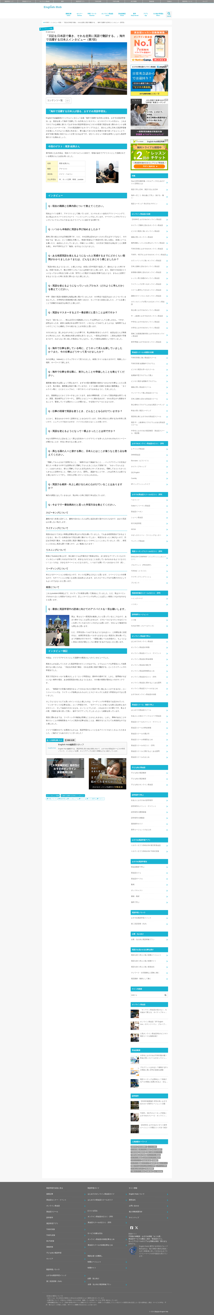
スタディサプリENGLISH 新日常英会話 (146, 845)
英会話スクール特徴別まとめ (142, 739)
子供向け (169, 1)
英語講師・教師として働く (141, 978)
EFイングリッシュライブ (140, 484)
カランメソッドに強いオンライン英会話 (146, 260)
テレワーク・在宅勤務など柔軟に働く (145, 973)
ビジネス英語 (152, 1146)
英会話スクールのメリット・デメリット (146, 722)
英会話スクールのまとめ (140, 757)
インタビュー (73, 799)
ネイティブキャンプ (138, 466)
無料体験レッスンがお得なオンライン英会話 (148, 243)
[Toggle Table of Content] (66, 101)
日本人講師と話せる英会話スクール (144, 399)
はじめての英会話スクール (141, 710)
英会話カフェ (136, 873)
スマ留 (133, 620)
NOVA (133, 529)
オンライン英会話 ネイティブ (140, 1163)
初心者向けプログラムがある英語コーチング (148, 405)
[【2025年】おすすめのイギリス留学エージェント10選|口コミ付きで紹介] (135, 1129)
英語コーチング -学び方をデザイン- (144, 204)
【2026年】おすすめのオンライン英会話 (146, 219)
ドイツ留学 (91, 799)
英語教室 (155, 1160)
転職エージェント (94, 1262)
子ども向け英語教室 (138, 779)
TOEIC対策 (98, 1)
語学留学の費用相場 (138, 812)
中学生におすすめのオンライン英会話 (145, 322)
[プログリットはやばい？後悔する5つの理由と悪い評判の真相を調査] (135, 1071)
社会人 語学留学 (157, 1149)
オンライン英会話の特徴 (140, 647)
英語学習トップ (9, 1)
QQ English (135, 472)
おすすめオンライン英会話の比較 (143, 694)
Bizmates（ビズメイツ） (140, 461)
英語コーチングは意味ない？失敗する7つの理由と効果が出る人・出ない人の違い (154, 1080)
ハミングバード (137, 598)
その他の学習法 (158, 14)
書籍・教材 (135, 896)
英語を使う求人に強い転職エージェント (146, 955)
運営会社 (132, 1200)
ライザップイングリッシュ (141, 577)
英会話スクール (26, 1)
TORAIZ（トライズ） (139, 571)
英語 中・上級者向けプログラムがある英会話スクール (148, 423)
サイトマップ (134, 1217)
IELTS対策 (134, 1)
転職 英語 (149, 1171)
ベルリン (101, 799)
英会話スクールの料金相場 (141, 728)
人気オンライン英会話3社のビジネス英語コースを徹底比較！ (154, 1035)
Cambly (134, 478)
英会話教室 (122, 14)
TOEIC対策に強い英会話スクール (143, 358)
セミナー (79, 14)
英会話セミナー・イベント (56, 1200)
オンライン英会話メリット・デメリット (146, 653)
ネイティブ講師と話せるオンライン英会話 (147, 225)
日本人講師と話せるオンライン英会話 (145, 266)
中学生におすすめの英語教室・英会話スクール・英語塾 (148, 432)
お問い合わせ (134, 1206)
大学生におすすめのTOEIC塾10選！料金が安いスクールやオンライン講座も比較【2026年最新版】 (153, 1056)
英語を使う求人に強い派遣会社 (142, 967)
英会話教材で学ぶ (137, 867)
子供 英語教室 (149, 1168)
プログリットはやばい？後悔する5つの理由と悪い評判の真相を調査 (154, 1068)
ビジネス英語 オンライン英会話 (140, 1149)
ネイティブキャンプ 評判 (147, 1166)
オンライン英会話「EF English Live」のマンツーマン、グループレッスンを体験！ (153, 1023)
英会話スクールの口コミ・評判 (142, 745)
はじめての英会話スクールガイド (100, 1200)
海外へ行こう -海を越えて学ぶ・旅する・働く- (147, 196)
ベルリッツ (135, 500)
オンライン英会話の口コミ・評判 (143, 677)
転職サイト (92, 1268)
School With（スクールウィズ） (143, 626)
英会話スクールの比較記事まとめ (100, 1245)
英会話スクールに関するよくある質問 (145, 751)
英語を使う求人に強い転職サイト (143, 961)
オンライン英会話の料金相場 (142, 659)
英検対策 (151, 1)
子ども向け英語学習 (53, 1253)
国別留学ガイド (137, 824)
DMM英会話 (135, 455)
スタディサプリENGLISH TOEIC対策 (145, 851)
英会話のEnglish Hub (161, 1311)
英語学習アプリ (80, 1)
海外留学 (153, 1163)
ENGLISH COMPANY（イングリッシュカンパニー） (148, 558)
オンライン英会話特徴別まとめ (142, 671)
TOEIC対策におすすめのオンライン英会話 (147, 249)
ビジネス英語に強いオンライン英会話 (145, 231)
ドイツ (83, 799)
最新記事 (68, 14)
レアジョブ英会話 (137, 449)
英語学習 (62, 799)
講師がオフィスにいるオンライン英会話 (146, 296)
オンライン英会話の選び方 (141, 665)
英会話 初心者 (146, 1160)
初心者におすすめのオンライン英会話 (145, 310)
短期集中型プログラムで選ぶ (142, 375)
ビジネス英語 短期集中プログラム (144, 381)
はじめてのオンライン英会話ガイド (101, 1194)
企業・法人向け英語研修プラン (142, 939)
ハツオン (134, 604)
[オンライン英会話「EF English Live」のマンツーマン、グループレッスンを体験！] (135, 1026)
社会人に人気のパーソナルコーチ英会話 (146, 716)
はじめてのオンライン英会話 (142, 641)
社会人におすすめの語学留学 (142, 800)
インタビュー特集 (53, 795)
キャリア (205, 1)
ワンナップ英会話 (137, 541)
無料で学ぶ (135, 902)
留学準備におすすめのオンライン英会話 (146, 342)
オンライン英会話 (44, 1)
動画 (132, 884)
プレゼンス (135, 583)
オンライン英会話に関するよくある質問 (146, 683)
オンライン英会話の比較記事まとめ (101, 1239)
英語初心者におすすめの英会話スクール (146, 416)
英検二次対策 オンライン (154, 1152)
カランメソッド (136, 1160)
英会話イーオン (137, 511)
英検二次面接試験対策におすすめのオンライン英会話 (148, 335)
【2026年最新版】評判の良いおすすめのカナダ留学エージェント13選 (153, 1102)
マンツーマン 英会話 (154, 1155)
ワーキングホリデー (137, 1168)
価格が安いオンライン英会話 (142, 237)
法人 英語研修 (158, 1171)
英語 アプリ (134, 1166)
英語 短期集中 (142, 1146)
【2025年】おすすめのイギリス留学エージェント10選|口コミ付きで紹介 (153, 1126)
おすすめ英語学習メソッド (141, 918)
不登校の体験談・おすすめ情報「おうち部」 (145, 1236)
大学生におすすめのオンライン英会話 (145, 328)
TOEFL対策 (116, 1)
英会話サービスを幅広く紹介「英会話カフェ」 (146, 1239)
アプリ (146, 14)
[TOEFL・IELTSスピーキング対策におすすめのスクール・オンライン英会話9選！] (135, 1117)
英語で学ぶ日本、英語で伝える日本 (144, 189)
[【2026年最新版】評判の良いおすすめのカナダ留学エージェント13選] (135, 1105)
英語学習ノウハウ (187, 1)
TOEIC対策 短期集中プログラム (143, 363)
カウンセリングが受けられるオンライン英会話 (148, 303)
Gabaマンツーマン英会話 (140, 506)
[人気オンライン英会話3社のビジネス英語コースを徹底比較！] (135, 1037)
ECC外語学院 (136, 523)
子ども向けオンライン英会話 (142, 784)
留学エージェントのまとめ (141, 830)
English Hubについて (136, 1194)
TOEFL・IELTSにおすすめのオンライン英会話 (148, 255)
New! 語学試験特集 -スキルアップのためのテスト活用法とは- (148, 182)
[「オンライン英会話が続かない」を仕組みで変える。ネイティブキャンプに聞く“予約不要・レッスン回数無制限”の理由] (135, 1014)
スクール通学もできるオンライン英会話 (146, 290)
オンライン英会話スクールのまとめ (144, 688)
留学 (62, 1)
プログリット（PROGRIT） (141, 565)
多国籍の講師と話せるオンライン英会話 (146, 272)
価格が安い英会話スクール (141, 387)
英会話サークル (137, 879)
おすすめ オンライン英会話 (152, 1157)
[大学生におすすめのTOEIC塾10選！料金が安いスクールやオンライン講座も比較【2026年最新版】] (135, 1059)
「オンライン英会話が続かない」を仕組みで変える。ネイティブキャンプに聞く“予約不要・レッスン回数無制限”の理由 (153, 1011)
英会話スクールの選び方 (140, 734)
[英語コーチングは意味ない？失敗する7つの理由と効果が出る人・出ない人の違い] (135, 1083)
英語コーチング (162, 1163)
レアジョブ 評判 (161, 1166)
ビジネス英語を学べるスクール (142, 369)
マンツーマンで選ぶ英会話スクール (144, 393)
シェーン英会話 (137, 517)
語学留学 (49, 1217)
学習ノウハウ (92, 14)
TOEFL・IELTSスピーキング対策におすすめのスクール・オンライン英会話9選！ (153, 1114)
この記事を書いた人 (55, 740)
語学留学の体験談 (137, 818)
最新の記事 (70, 740)
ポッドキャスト (137, 890)
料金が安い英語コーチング (141, 410)
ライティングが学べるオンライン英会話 (146, 284)
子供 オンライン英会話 (138, 1171)
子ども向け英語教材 (138, 773)
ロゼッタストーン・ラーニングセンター (146, 535)
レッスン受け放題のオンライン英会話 (145, 278)
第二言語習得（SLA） (139, 924)
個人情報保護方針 (135, 1212)
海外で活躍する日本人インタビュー (73, 795)
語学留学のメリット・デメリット (143, 806)
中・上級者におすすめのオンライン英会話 (147, 316)
